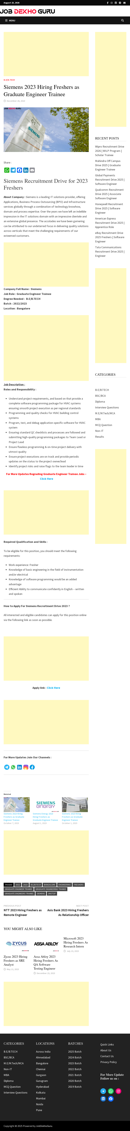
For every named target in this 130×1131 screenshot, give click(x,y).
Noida (39, 1104)
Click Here (46, 479)
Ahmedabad (43, 1057)
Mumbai (41, 1098)
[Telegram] (120, 2)
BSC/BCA (100, 396)
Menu (12, 20)
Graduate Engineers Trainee (19, 893)
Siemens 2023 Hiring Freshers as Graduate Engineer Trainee (14, 816)
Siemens (41, 893)
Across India (43, 1051)
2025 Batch (74, 1051)
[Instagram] (112, 2)
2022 (18, 884)
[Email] (124, 2)
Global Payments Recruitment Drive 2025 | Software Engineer (109, 179)
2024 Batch (74, 1057)
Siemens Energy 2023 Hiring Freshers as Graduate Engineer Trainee (45, 816)
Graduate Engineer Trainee (18, 889)
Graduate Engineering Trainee (51, 889)
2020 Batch (74, 1081)
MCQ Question (103, 425)
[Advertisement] (46, 54)
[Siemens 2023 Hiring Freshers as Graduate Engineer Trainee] (17, 804)
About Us (105, 1050)
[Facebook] (108, 2)
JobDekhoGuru (44, 1126)
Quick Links (107, 1044)
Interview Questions (107, 407)
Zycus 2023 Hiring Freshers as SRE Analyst (15, 960)
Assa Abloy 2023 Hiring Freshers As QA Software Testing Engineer (46, 962)
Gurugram (42, 1081)
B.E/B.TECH (9, 79)
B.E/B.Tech (36, 884)
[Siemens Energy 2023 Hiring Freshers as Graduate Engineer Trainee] (46, 804)
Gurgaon (41, 1075)
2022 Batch (74, 1069)
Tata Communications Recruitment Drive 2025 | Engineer (109, 251)
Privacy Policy (108, 1062)
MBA (98, 419)
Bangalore (49, 884)
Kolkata (40, 1092)
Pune (39, 1110)
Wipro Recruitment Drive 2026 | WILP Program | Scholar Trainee (109, 151)
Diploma (100, 401)
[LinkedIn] (116, 2)
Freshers (79, 884)
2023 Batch (74, 1063)
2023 (25, 884)
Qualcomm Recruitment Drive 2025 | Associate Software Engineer (109, 194)
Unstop (52, 893)
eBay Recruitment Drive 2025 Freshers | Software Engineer (109, 237)
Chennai (40, 1069)
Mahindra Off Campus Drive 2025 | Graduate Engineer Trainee (108, 165)
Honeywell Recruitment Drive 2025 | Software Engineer (109, 208)
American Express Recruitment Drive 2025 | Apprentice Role (109, 223)
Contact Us (107, 1056)
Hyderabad (42, 1086)
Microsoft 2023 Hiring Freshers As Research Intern (76, 942)
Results (99, 436)
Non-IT (99, 431)
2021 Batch (74, 1075)
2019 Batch (74, 1086)
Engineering (64, 884)
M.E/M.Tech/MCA (105, 413)
